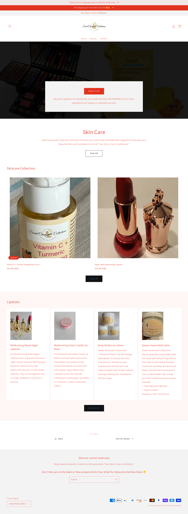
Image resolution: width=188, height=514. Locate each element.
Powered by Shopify (174, 505)
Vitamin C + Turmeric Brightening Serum (23, 264)
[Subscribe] (116, 479)
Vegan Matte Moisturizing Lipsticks (108, 264)
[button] (10, 26)
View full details (123, 438)
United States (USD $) (17, 504)
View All (94, 153)
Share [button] (60, 438)
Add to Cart (94, 91)
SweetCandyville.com (160, 505)
